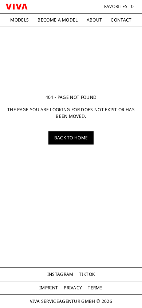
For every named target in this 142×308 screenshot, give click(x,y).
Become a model (58, 20)
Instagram (60, 274)
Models (19, 20)
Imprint (48, 288)
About (94, 20)
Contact (121, 20)
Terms (95, 288)
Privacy (73, 288)
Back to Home (71, 138)
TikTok (87, 274)
